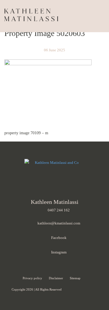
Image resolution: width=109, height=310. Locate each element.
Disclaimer (56, 278)
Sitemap (75, 278)
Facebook (59, 237)
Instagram (59, 252)
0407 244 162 (59, 210)
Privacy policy (33, 278)
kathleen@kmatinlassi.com (58, 223)
